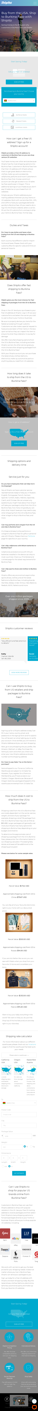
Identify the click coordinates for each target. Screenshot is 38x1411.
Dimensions (6, 1153)
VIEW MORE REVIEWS (19, 672)
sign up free (19, 82)
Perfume (31, 536)
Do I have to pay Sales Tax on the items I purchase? (16, 763)
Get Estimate (19, 1173)
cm (6, 1166)
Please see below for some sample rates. (17, 853)
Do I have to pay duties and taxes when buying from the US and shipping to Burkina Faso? (17, 234)
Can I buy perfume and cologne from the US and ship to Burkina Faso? (18, 526)
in (12, 1166)
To (2, 1099)
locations (32, 1044)
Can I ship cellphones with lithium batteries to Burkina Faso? (18, 547)
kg (34, 1147)
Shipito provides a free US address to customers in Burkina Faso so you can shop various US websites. (17, 155)
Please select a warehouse (18, 1055)
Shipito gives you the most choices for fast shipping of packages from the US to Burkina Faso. (18, 302)
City (2, 1121)
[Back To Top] (34, 1401)
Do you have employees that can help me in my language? (18, 485)
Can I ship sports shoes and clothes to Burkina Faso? (19, 570)
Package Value (7, 1131)
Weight (4, 1142)
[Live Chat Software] (34, 1407)
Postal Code (6, 1110)
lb (27, 1147)
